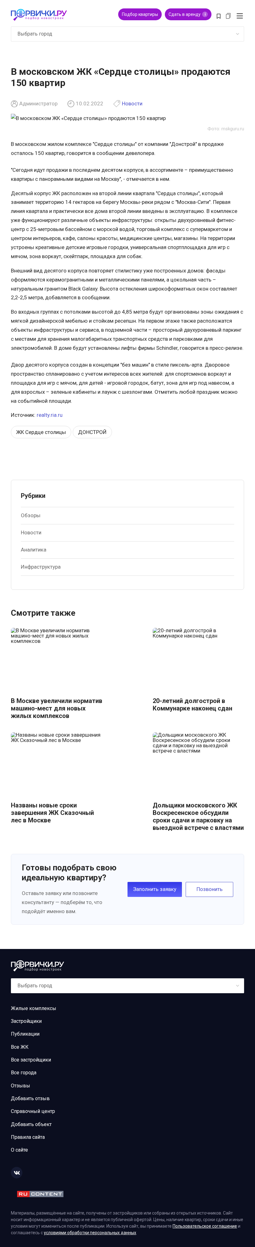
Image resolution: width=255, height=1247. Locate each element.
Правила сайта (28, 1137)
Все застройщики (31, 1060)
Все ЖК (20, 1047)
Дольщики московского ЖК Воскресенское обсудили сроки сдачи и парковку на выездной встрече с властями (198, 816)
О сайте (19, 1150)
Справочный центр (33, 1111)
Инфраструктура (41, 567)
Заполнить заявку (154, 889)
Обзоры (30, 515)
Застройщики (26, 1021)
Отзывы (20, 1086)
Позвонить (210, 889)
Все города (23, 1073)
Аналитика (33, 549)
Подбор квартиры (140, 14)
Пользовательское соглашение (205, 1226)
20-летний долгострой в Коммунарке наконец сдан (192, 704)
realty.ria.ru (50, 415)
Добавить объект (31, 1124)
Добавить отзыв (30, 1098)
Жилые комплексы (33, 1008)
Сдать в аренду (187, 14)
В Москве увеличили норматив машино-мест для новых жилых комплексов (56, 708)
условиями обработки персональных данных (90, 1232)
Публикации (25, 1034)
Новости (132, 103)
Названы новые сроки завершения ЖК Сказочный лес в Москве (52, 813)
